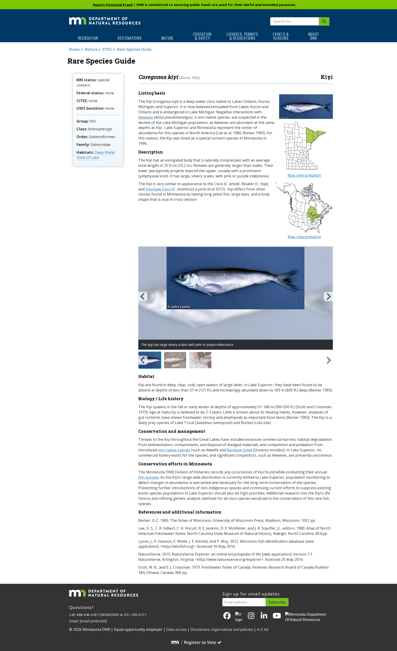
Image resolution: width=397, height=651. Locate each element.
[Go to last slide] (142, 296)
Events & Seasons (281, 36)
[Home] (104, 17)
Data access (176, 629)
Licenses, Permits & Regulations (242, 36)
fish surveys (148, 477)
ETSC (107, 49)
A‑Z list (262, 629)
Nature (167, 38)
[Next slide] (328, 296)
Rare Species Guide (134, 49)
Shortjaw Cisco (158, 189)
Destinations (130, 38)
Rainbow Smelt (239, 450)
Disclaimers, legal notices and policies (221, 629)
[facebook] (227, 616)
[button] (149, 360)
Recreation (88, 38)
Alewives (145, 117)
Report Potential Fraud (113, 4)
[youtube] (276, 616)
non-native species (174, 450)
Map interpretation (304, 175)
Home (74, 49)
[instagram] (251, 616)
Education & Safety (202, 36)
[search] (324, 21)
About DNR (313, 36)
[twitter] (239, 617)
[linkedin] (264, 616)
